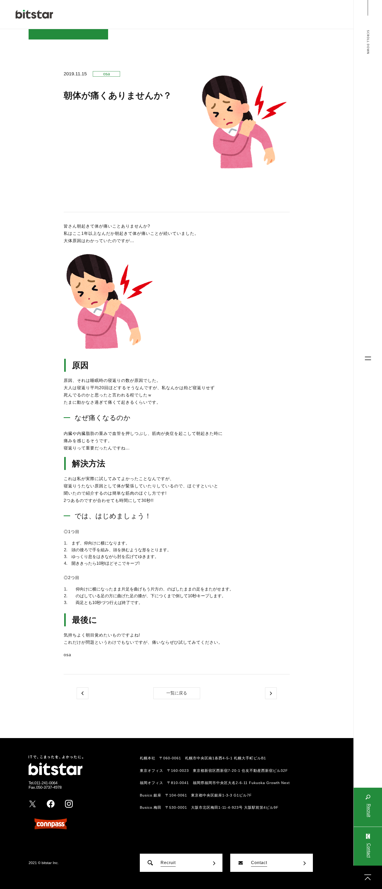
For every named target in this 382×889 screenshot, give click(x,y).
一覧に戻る (176, 693)
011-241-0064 (45, 783)
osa (106, 74)
